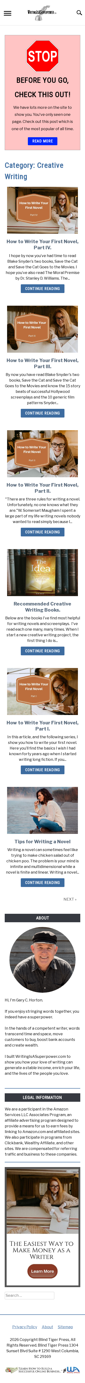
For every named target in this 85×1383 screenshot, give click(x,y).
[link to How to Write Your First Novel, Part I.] (42, 691)
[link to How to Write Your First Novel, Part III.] (42, 329)
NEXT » (70, 899)
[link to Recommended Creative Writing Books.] (42, 572)
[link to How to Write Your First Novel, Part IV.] (42, 210)
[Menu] (7, 14)
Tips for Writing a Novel (42, 841)
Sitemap (65, 1327)
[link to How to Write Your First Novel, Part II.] (42, 453)
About (47, 1327)
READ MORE (42, 141)
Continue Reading (42, 288)
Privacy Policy (24, 1327)
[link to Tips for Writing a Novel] (42, 810)
